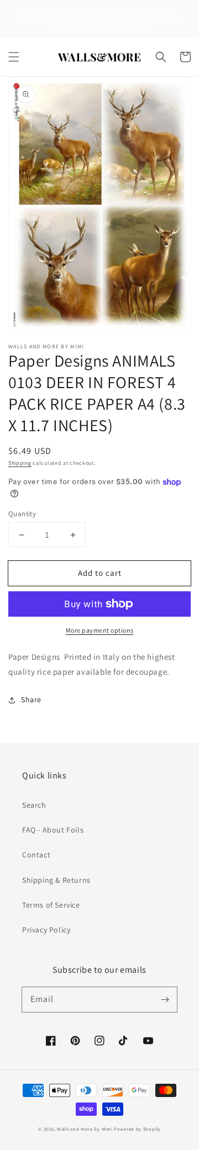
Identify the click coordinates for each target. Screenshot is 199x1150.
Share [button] (31, 699)
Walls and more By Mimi (84, 1129)
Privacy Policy (46, 930)
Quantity (22, 513)
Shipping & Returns (56, 880)
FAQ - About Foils (52, 830)
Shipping (20, 463)
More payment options (100, 630)
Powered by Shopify (137, 1129)
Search (34, 805)
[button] (14, 57)
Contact (36, 855)
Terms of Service (51, 905)
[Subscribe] (165, 999)
